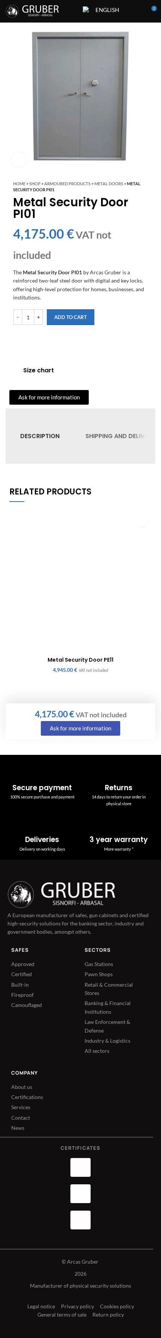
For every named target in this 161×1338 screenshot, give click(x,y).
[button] (141, 520)
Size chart (38, 370)
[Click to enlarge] (18, 159)
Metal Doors (108, 183)
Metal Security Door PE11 (80, 660)
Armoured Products (67, 183)
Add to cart (70, 317)
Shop (34, 183)
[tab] (40, 436)
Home (19, 183)
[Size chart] (13, 370)
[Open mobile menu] (72, 11)
